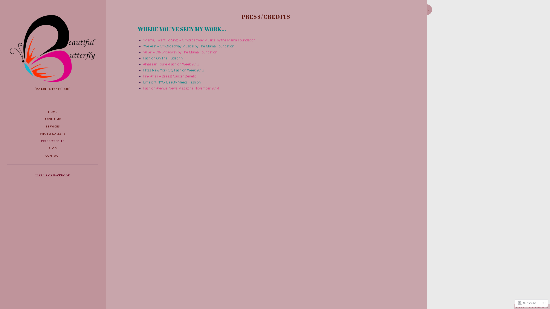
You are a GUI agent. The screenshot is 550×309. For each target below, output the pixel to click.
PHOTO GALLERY (53, 134)
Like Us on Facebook (52, 175)
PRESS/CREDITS (53, 141)
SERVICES (53, 126)
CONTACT (52, 156)
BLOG (53, 148)
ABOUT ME (53, 119)
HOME (52, 112)
